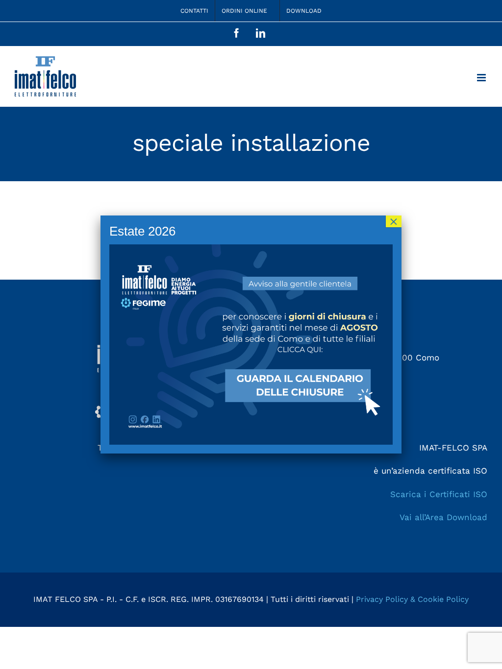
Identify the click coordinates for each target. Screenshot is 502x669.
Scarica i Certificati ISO (438, 494)
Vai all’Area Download (443, 517)
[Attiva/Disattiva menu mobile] (482, 77)
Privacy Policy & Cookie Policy (412, 599)
